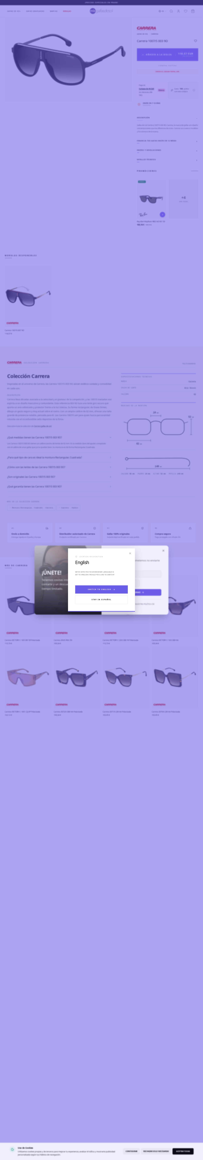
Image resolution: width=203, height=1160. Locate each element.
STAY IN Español (102, 599)
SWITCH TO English (99, 589)
